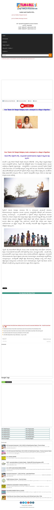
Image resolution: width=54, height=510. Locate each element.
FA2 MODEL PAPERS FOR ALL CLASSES (15, 490)
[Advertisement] (27, 69)
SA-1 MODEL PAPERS (11, 456)
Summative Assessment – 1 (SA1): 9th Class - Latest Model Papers (20, 473)
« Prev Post (4, 341)
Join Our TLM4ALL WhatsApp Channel (19, 18)
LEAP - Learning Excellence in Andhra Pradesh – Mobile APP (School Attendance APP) (25, 462)
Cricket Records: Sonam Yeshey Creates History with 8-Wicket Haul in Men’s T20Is (24, 496)
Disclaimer (30, 505)
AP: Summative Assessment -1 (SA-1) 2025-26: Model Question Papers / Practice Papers (25, 445)
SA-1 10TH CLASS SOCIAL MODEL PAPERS (16, 468)
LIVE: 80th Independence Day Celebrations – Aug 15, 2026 (15, 334)
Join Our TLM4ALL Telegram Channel (19, 15)
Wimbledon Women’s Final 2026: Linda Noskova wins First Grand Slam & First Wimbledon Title (22, 328)
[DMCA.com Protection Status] (6, 382)
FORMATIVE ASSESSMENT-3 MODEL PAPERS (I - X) (18, 484)
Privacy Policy (24, 505)
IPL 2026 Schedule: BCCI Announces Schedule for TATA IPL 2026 (16, 332)
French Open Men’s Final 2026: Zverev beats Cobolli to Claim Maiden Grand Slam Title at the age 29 (23, 330)
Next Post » (49, 341)
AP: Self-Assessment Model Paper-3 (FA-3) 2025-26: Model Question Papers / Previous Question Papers (29, 451)
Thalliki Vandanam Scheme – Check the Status (16, 479)
